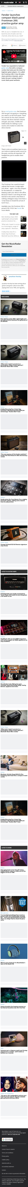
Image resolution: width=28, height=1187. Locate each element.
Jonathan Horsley (12, 27)
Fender (19, 208)
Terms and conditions (7, 1152)
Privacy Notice (22, 261)
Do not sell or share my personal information (13, 1173)
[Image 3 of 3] (23, 137)
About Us (4, 1146)
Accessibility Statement (8, 1166)
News (3, 27)
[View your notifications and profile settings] (16, 2)
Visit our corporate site (14, 1134)
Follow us (15, 45)
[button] (2, 2)
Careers (4, 1170)
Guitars (3, 10)
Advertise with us (6, 1163)
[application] (14, 169)
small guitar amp (10, 111)
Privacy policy (5, 1156)
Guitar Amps (10, 10)
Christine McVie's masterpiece (16, 6)
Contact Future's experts (8, 1149)
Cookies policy (5, 1159)
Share (5, 45)
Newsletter (23, 45)
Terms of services (20, 259)
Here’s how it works (18, 40)
